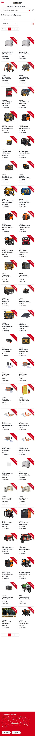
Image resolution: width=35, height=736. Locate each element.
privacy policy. (15, 723)
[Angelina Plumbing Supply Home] (17, 3)
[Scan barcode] (32, 10)
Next (17, 29)
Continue (6, 732)
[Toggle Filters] (33, 24)
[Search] (29, 10)
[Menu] (2, 2)
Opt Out (16, 732)
